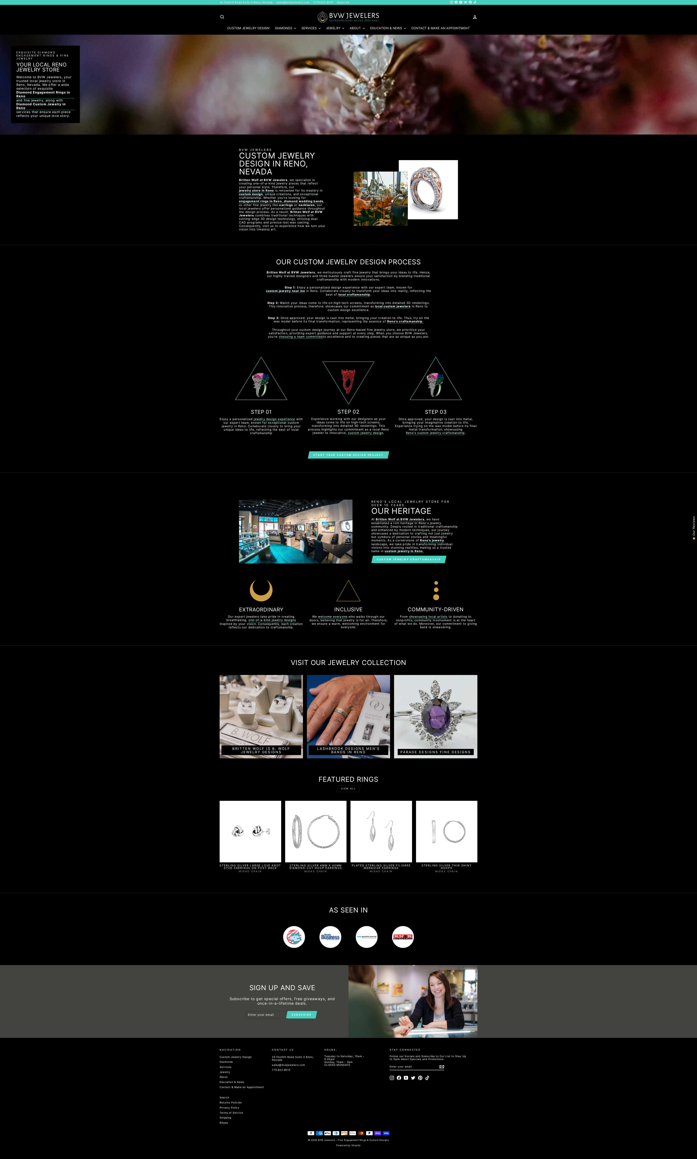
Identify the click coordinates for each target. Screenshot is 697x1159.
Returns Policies (231, 1102)
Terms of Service (231, 1112)
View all (348, 788)
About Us (343, 2)
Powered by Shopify (348, 1145)
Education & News (386, 28)
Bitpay (224, 1122)
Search (224, 1097)
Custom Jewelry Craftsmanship (409, 559)
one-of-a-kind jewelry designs (272, 620)
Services (309, 28)
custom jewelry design (365, 433)
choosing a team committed (301, 336)
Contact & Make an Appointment (440, 28)
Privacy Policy (229, 1107)
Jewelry (333, 28)
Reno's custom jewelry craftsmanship (435, 433)
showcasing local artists (428, 616)
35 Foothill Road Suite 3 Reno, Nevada (246, 2)
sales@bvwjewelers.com (292, 2)
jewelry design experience (274, 419)
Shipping (225, 1117)
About (356, 28)
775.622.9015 (281, 1069)
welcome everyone (332, 616)
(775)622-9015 (323, 2)
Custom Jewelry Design (248, 28)
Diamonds (284, 28)
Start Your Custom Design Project (348, 455)
